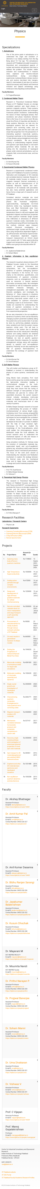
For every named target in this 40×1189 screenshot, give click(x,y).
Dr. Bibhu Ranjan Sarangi (20, 882)
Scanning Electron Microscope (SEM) (18, 533)
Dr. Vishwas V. (14, 1084)
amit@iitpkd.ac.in (17, 819)
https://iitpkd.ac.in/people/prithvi (17, 991)
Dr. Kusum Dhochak (17, 923)
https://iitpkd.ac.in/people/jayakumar (18, 914)
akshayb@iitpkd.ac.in (19, 805)
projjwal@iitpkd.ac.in (18, 1004)
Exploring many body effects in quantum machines (13, 561)
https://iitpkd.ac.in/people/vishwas (17, 1094)
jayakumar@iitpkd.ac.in (19, 910)
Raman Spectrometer (13, 538)
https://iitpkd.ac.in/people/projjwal (17, 1008)
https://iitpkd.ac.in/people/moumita (18, 974)
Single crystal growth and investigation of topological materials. (12, 688)
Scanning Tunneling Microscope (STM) (19, 531)
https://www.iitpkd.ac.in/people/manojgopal (20, 1137)
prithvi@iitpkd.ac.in (18, 987)
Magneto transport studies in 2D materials (13, 714)
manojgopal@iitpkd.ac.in (20, 1135)
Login (3, 9)
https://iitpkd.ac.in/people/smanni (17, 1038)
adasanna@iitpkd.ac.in (19, 873)
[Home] (19, 4)
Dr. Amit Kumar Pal (17, 813)
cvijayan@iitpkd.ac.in (18, 1118)
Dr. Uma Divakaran (16, 1062)
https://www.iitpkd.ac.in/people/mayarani (19, 959)
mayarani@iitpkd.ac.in (19, 957)
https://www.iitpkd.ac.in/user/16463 (18, 875)
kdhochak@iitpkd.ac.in (19, 929)
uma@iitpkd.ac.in (17, 1068)
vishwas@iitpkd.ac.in (18, 1090)
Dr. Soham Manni (15, 1028)
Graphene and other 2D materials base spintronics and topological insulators (14, 768)
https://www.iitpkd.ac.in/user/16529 (18, 1120)
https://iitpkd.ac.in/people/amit (16, 824)
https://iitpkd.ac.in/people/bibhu (16, 892)
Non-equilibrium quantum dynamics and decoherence (13, 779)
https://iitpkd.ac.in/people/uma (16, 1072)
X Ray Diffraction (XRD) (14, 536)
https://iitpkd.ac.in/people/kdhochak (18, 933)
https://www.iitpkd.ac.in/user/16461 (18, 807)
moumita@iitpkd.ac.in (19, 972)
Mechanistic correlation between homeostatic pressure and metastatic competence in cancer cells (14, 727)
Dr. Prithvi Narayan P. (18, 981)
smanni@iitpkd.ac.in (18, 1034)
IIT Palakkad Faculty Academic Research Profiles (18, 1178)
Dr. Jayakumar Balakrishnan (14, 903)
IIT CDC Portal (6, 1175)
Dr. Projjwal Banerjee (17, 998)
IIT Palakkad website (9, 1172)
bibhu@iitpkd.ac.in (18, 888)
